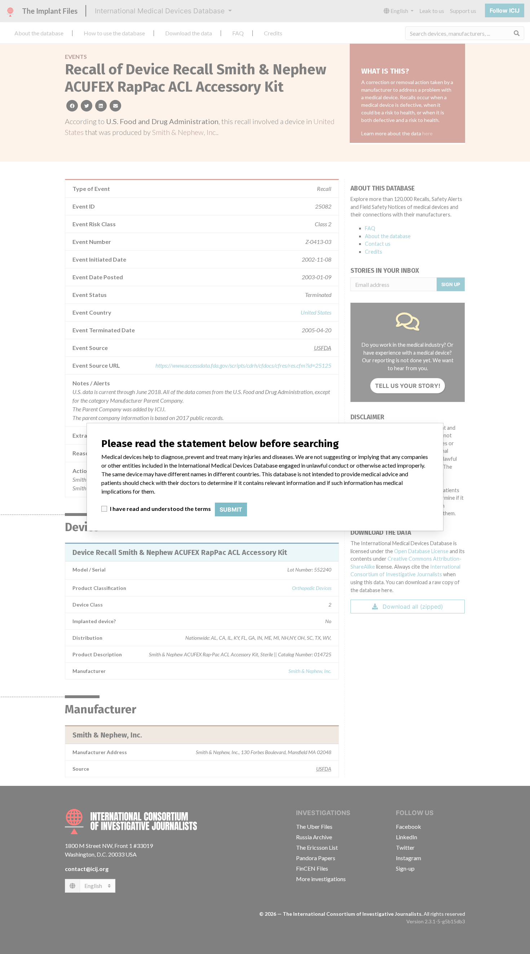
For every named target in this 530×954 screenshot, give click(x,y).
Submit (231, 509)
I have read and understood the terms (160, 508)
